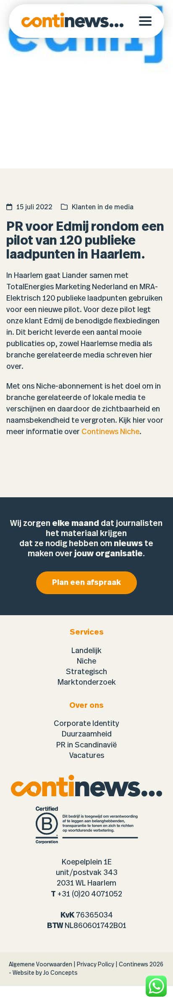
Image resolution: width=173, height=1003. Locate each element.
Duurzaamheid (87, 734)
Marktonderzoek (87, 682)
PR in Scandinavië (86, 745)
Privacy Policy (95, 965)
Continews (133, 965)
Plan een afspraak (86, 583)
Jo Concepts (60, 973)
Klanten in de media (103, 207)
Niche (86, 661)
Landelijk (86, 651)
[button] (151, 21)
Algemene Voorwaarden (40, 965)
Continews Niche (110, 432)
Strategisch (86, 672)
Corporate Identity (86, 724)
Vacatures (86, 756)
